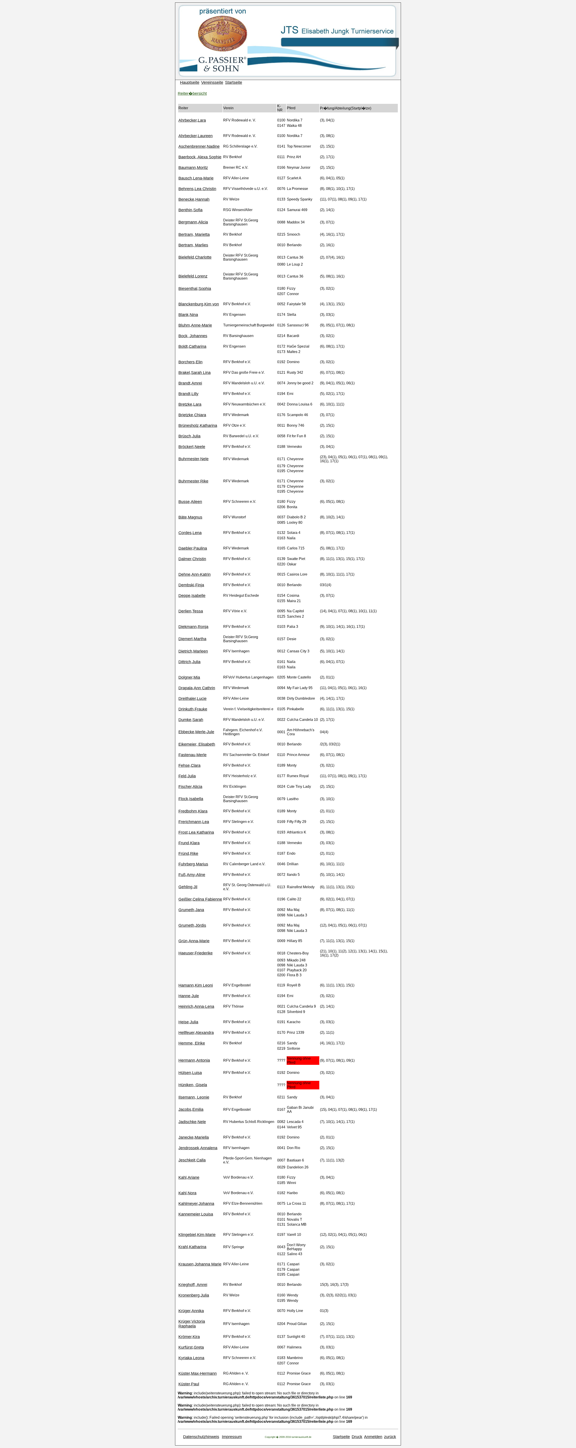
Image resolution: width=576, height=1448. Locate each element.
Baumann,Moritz (193, 167)
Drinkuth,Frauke (192, 709)
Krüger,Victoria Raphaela (191, 1323)
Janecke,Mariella (193, 1137)
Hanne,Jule (188, 996)
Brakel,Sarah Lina (194, 372)
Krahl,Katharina (192, 1247)
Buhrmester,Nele (193, 459)
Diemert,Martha (192, 639)
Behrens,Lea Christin (197, 189)
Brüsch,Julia (189, 436)
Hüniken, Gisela (192, 1085)
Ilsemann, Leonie (193, 1097)
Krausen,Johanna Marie (199, 1264)
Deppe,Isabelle (191, 595)
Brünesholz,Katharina (197, 425)
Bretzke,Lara (189, 404)
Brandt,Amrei (190, 383)
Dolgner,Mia (189, 677)
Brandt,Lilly (188, 394)
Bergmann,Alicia (193, 222)
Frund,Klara (189, 843)
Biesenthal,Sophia (194, 288)
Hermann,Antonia (194, 1060)
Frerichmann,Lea (193, 822)
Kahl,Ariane (188, 1177)
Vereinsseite (212, 82)
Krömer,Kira (189, 1336)
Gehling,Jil (187, 887)
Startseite (233, 82)
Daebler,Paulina (192, 548)
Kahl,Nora (187, 1193)
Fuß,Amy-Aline (191, 874)
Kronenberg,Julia (193, 1295)
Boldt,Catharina (192, 346)
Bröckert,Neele (191, 446)
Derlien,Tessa (190, 611)
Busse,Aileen (190, 501)
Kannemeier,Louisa (195, 1214)
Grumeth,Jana (191, 910)
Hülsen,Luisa (190, 1072)
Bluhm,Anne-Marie (195, 325)
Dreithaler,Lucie (192, 698)
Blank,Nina (188, 314)
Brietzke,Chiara (192, 415)
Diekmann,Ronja (193, 626)
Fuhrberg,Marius (193, 864)
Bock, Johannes (192, 336)
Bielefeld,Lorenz (192, 276)
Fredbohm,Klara (192, 811)
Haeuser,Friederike (195, 953)
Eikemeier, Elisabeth (196, 744)
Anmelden (373, 1436)
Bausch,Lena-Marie (196, 178)
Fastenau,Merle (192, 755)
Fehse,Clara (189, 765)
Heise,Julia (188, 1022)
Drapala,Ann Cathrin (196, 688)
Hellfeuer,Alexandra (196, 1032)
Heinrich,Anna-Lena (196, 1006)
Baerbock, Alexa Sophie (199, 157)
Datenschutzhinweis (201, 1436)
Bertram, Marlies (193, 245)
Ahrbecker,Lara (192, 120)
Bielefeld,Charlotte (195, 257)
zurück (390, 1436)
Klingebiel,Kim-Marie (197, 1234)
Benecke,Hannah (193, 199)
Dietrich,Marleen (193, 651)
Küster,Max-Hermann (197, 1373)
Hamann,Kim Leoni (195, 985)
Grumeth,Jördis (192, 925)
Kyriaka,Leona (191, 1358)
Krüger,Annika (191, 1311)
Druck (357, 1436)
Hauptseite (189, 82)
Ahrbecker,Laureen (195, 136)
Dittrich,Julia (189, 662)
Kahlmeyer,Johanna (196, 1203)
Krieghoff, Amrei (192, 1284)
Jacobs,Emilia (190, 1109)
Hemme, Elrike (191, 1043)
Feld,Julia (187, 776)
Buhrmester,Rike (193, 481)
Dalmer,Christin (192, 559)
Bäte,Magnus (190, 517)
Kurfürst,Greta (191, 1347)
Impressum (232, 1436)
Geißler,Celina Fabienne (200, 899)
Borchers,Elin (190, 362)
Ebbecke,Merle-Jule (196, 732)
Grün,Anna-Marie (193, 941)
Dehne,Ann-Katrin (194, 574)
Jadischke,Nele (192, 1122)
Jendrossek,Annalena (197, 1148)
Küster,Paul (188, 1384)
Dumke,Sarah (190, 719)
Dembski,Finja (191, 585)
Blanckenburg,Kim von (198, 304)
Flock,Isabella (190, 799)
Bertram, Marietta (194, 234)
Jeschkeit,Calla (192, 1160)
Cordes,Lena (190, 532)
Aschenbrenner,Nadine (199, 146)
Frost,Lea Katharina (196, 832)
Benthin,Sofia (190, 210)
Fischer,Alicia (190, 786)
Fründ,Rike (188, 853)
